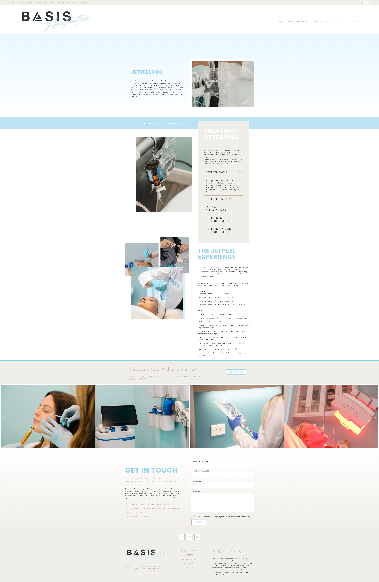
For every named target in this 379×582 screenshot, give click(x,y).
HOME (280, 21)
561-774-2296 (174, 498)
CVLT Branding (155, 571)
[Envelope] (197, 537)
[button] (223, 172)
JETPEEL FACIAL (217, 172)
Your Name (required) (200, 462)
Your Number (197, 481)
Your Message (197, 492)
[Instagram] (364, 2)
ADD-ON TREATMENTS (216, 208)
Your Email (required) (200, 471)
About (290, 21)
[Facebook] (189, 537)
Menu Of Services (189, 551)
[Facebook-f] (368, 2)
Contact (330, 21)
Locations (317, 21)
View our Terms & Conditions (138, 569)
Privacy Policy (189, 559)
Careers (189, 555)
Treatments (302, 21)
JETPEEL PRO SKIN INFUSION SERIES (219, 230)
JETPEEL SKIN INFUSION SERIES (218, 219)
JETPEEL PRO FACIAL (221, 199)
